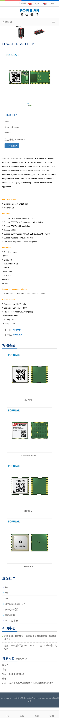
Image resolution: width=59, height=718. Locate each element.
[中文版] (34, 4)
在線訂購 (12, 146)
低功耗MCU (10, 615)
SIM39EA (17, 334)
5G (6, 598)
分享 (7, 716)
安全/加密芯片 (11, 609)
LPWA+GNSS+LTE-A (15, 604)
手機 (22, 716)
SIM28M (17, 330)
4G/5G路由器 (11, 620)
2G (6, 587)
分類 (37, 716)
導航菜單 (7, 22)
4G (6, 593)
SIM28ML (28, 400)
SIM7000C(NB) (28, 455)
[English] (49, 4)
